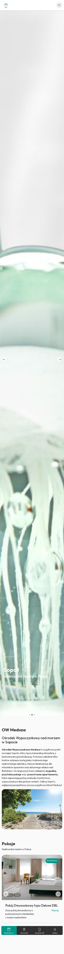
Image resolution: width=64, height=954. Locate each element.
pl (59, 5)
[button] (4, 359)
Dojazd (24, 933)
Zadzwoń (39, 933)
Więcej (55, 910)
